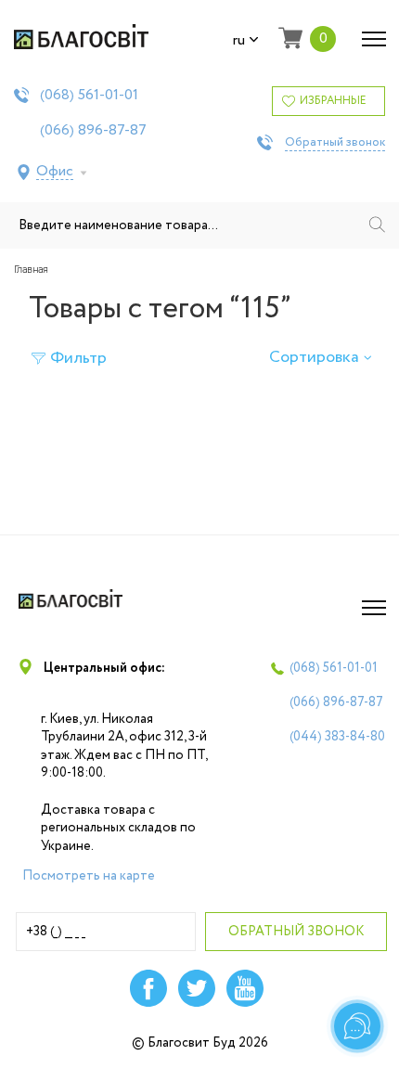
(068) (89, 95)
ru (239, 40)
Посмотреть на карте (88, 876)
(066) (93, 131)
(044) (337, 736)
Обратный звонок (335, 143)
